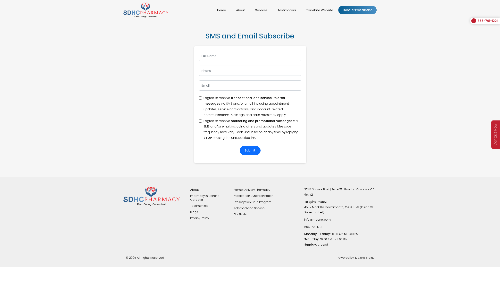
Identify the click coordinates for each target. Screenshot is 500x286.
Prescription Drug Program (252, 202)
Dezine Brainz (364, 258)
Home (221, 10)
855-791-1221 (488, 21)
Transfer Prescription (357, 10)
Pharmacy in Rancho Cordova (205, 198)
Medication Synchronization (253, 196)
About (240, 10)
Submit (250, 150)
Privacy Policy (199, 218)
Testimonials (287, 10)
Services (261, 10)
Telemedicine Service (249, 208)
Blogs (194, 212)
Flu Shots (240, 214)
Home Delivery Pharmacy (252, 190)
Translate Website (319, 10)
